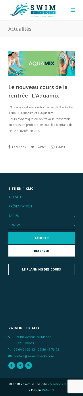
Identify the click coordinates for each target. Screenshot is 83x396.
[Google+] (28, 365)
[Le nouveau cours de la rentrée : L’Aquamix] (41, 63)
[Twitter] (20, 365)
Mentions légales (62, 384)
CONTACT (15, 225)
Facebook (18, 147)
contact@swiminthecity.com (34, 356)
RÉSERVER (41, 251)
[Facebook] (11, 365)
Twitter (40, 147)
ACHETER (42, 238)
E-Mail (60, 147)
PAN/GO (48, 390)
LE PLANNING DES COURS (41, 269)
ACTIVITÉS (15, 197)
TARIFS (13, 215)
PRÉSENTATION (20, 206)
